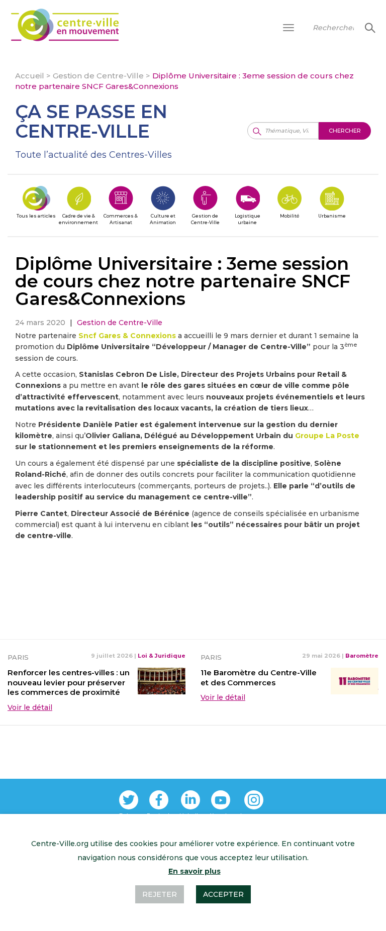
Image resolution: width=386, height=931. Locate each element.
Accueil (29, 75)
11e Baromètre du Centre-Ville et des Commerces (259, 677)
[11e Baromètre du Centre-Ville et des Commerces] (354, 680)
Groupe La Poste (327, 435)
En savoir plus (194, 871)
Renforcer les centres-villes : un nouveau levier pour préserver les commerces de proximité (69, 682)
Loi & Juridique (161, 655)
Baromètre (361, 655)
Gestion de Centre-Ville (98, 75)
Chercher (369, 28)
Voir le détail (30, 707)
